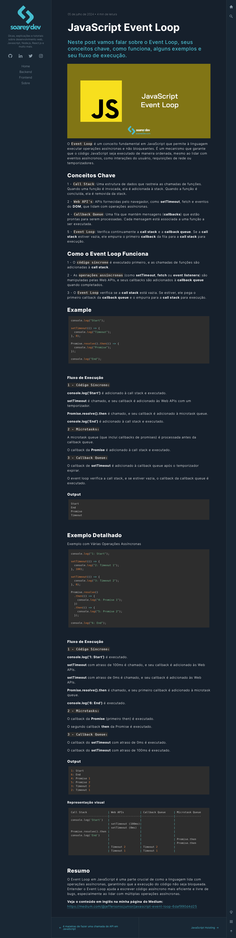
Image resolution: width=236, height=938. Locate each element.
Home (26, 66)
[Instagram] (41, 56)
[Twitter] (30, 56)
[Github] (10, 56)
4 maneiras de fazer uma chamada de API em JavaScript (90, 927)
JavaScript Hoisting (203, 927)
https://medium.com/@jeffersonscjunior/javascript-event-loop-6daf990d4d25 (132, 906)
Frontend (25, 77)
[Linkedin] (20, 56)
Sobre (25, 83)
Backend (25, 72)
